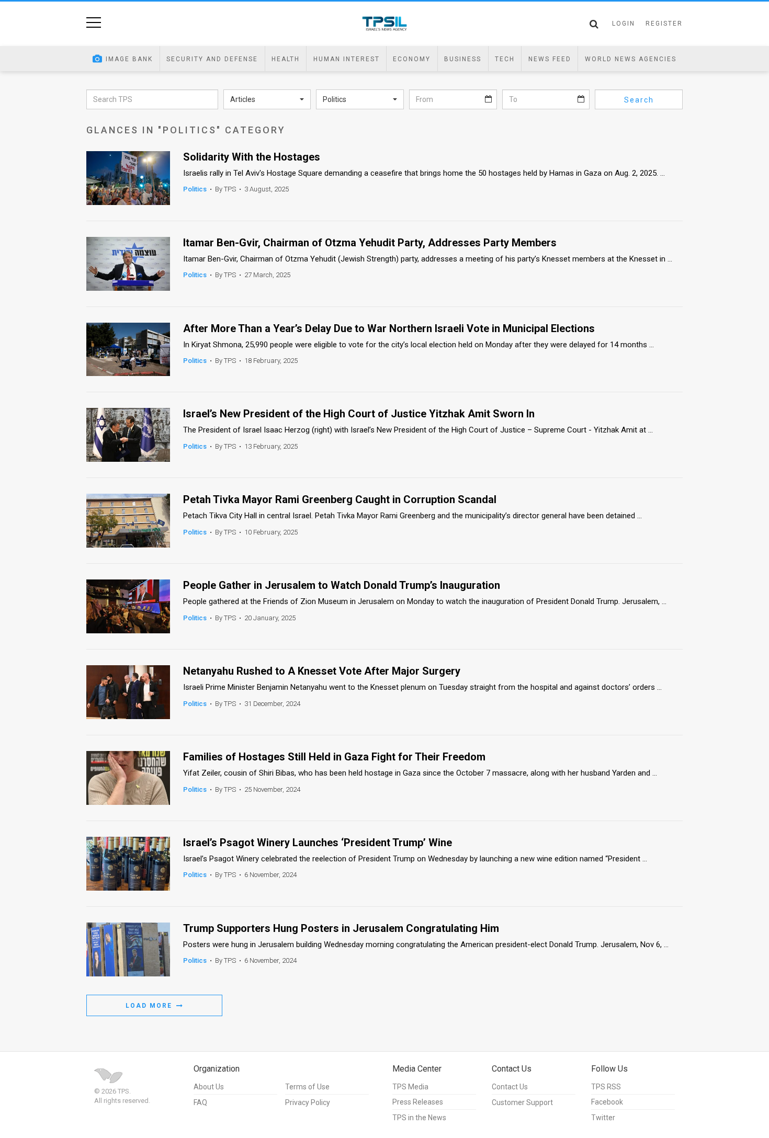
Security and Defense (212, 59)
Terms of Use (307, 1087)
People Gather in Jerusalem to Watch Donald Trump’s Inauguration (341, 585)
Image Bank (129, 59)
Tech (505, 59)
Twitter (603, 1117)
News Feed (549, 59)
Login (623, 23)
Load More (150, 1005)
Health (286, 59)
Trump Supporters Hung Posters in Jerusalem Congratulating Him (341, 929)
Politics (195, 189)
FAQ (200, 1102)
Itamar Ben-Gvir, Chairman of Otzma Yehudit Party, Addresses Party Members (370, 243)
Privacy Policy (307, 1102)
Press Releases (417, 1102)
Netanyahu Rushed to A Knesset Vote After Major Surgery (321, 671)
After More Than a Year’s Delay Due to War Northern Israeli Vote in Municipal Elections (389, 329)
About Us (209, 1087)
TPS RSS (606, 1087)
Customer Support (522, 1102)
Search (639, 100)
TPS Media (410, 1087)
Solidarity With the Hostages (251, 157)
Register (664, 23)
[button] (267, 99)
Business (462, 59)
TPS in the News (419, 1117)
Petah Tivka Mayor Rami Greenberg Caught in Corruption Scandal (339, 500)
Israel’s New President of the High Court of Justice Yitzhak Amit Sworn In (359, 414)
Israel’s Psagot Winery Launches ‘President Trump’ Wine (317, 843)
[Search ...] (594, 24)
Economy (412, 59)
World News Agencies (630, 59)
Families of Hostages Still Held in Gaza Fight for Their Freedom (334, 757)
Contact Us (510, 1087)
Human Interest (346, 59)
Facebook (607, 1102)
